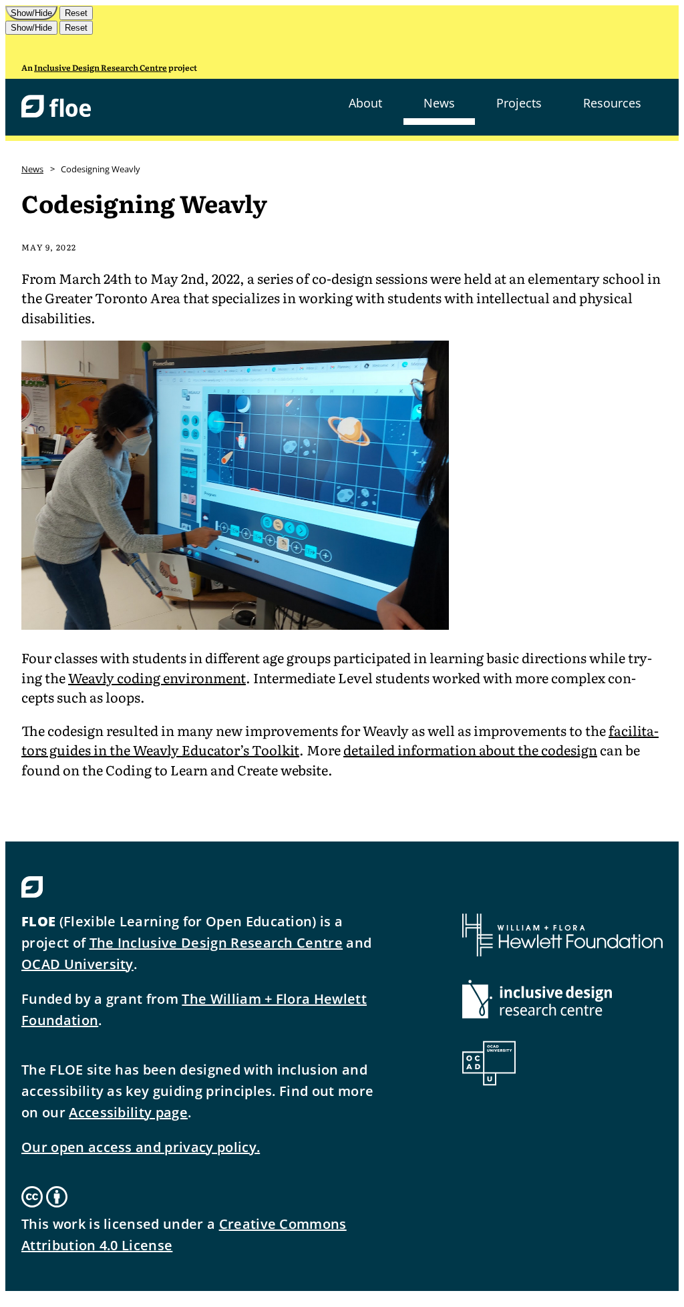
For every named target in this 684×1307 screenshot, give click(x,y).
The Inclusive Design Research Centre (216, 943)
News (439, 103)
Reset (76, 13)
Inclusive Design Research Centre (100, 67)
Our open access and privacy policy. (140, 1147)
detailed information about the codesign (470, 749)
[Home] (56, 107)
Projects (519, 103)
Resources (612, 103)
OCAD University (77, 964)
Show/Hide (31, 13)
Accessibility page (128, 1112)
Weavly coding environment (157, 677)
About (365, 103)
